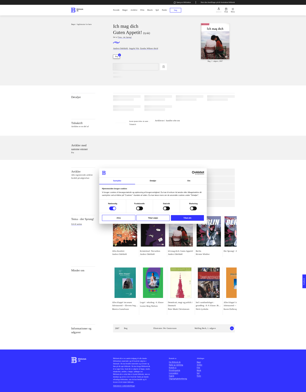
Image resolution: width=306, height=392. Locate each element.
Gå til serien (76, 224)
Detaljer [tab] (153, 181)
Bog (116, 56)
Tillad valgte (153, 218)
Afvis (119, 218)
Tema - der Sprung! (82, 219)
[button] (174, 328)
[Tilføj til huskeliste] (163, 66)
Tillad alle (187, 218)
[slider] (215, 43)
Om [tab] (188, 181)
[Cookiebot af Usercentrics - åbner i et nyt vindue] (193, 173)
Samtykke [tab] (117, 181)
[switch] (139, 208)
